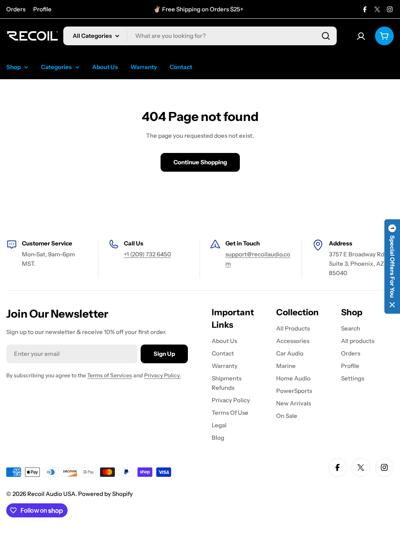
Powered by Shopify (105, 493)
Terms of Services (109, 375)
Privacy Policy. (162, 375)
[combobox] (200, 36)
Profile (42, 9)
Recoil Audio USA (51, 493)
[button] (392, 266)
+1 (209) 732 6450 (147, 254)
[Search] (325, 36)
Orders (15, 9)
